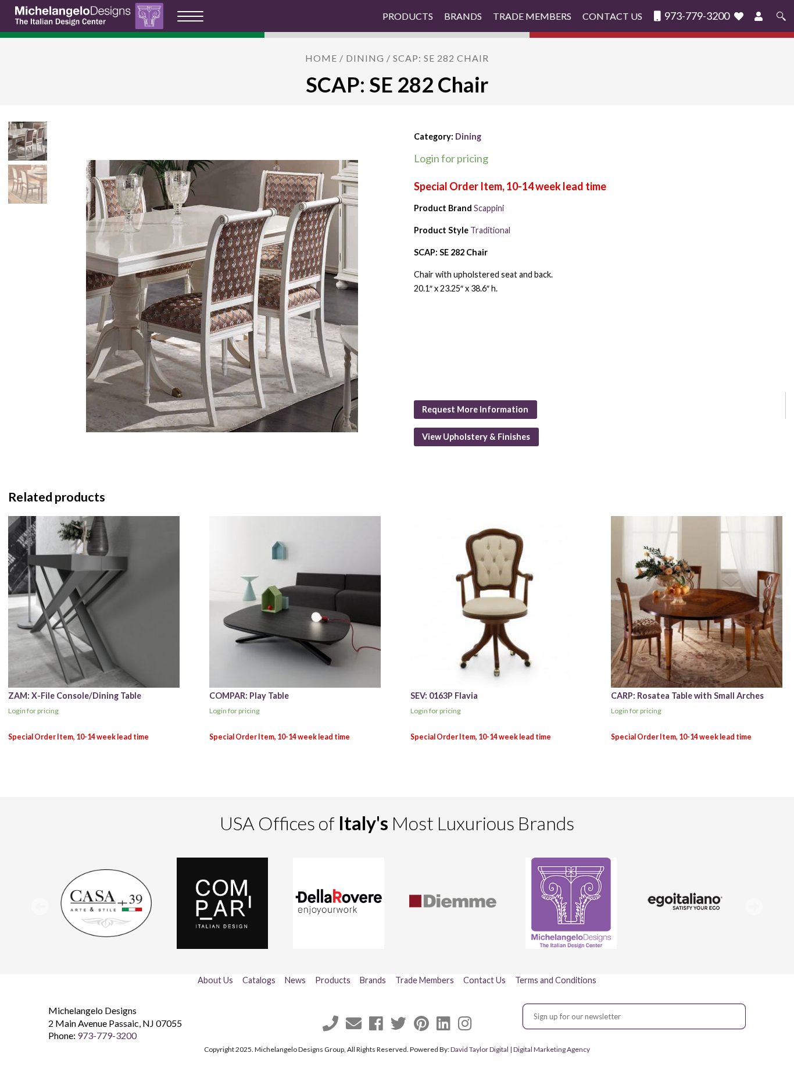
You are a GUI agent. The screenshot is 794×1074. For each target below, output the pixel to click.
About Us (215, 980)
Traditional (490, 230)
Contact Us (612, 16)
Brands (463, 16)
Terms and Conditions (555, 980)
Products (407, 16)
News (295, 980)
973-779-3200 (696, 16)
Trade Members (532, 16)
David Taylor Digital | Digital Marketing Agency (520, 1049)
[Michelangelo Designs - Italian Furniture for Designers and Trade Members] (92, 16)
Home (321, 57)
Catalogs (259, 980)
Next (754, 906)
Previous (40, 906)
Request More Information (475, 409)
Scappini (489, 208)
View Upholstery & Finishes (476, 437)
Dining (365, 57)
